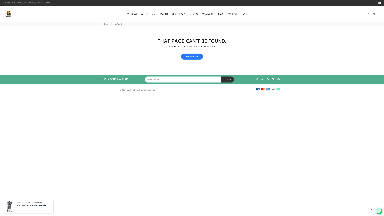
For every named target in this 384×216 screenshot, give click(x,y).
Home (106, 24)
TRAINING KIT (232, 14)
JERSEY (144, 14)
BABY (182, 14)
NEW (220, 14)
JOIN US (227, 79)
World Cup (132, 14)
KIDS (173, 14)
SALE (245, 14)
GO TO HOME (192, 56)
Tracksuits (193, 14)
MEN (154, 14)
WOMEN (164, 14)
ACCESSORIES (208, 14)
